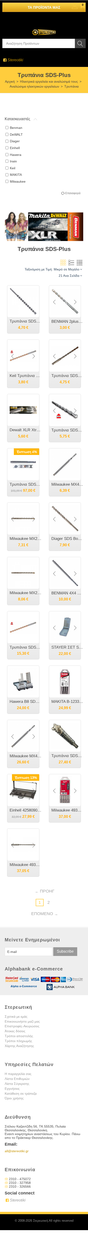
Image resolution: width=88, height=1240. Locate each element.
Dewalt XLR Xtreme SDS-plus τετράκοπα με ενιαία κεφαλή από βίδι (26, 430)
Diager (15, 141)
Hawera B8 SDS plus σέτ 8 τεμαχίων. (26, 701)
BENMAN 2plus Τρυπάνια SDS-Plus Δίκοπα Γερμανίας (67, 321)
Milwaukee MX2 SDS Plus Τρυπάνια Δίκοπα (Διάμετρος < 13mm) (26, 593)
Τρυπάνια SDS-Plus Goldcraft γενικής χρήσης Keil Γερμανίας (26, 647)
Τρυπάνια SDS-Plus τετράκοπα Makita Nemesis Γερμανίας (26, 484)
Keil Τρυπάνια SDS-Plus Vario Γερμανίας (26, 376)
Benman (16, 128)
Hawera (15, 155)
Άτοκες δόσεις (15, 1031)
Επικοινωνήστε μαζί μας (22, 1021)
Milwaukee (18, 181)
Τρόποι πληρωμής (18, 1041)
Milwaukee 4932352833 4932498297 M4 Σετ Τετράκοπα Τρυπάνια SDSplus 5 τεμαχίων (67, 810)
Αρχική (10, 81)
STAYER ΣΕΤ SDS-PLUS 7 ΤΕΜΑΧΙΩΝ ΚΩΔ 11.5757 (67, 647)
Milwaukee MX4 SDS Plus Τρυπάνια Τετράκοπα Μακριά (26, 756)
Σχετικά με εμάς (16, 1016)
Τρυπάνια (71, 86)
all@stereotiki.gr (17, 1151)
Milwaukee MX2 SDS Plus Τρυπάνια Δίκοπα (26, 538)
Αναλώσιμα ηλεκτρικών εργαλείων (34, 86)
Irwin (13, 161)
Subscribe (65, 951)
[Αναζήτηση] (80, 43)
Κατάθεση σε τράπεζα (21, 1093)
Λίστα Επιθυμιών (17, 1079)
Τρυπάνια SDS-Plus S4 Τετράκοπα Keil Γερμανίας (67, 756)
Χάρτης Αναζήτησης (19, 1046)
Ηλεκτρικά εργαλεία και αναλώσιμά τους (49, 81)
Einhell (15, 148)
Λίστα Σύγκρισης (17, 1084)
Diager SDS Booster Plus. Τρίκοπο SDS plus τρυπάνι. (67, 538)
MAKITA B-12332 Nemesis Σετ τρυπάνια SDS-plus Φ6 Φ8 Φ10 (67, 701)
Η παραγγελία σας (18, 1074)
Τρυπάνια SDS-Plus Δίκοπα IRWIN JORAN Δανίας (26, 321)
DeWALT (16, 134)
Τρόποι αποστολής (19, 1036)
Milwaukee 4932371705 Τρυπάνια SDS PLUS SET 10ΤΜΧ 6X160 (26, 865)
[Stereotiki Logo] (44, 29)
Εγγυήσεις (12, 1088)
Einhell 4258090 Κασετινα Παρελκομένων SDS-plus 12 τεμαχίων (26, 810)
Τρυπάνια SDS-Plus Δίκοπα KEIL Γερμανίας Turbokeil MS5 (67, 376)
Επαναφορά (72, 193)
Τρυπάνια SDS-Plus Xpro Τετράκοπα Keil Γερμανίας (67, 430)
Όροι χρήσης (14, 1098)
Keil (12, 168)
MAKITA (16, 175)
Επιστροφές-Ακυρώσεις (22, 1026)
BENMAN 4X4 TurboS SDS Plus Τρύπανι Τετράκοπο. (67, 593)
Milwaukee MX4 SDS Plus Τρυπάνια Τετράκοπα (67, 484)
